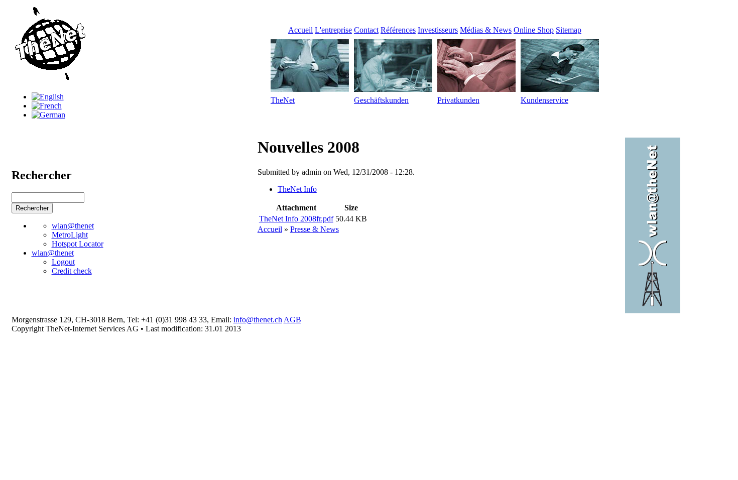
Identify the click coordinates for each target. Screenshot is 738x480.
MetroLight (70, 234)
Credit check (72, 271)
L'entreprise (333, 30)
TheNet (283, 100)
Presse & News (314, 229)
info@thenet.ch (257, 319)
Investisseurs (438, 30)
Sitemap (568, 30)
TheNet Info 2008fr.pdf (296, 218)
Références (398, 30)
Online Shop (534, 30)
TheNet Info (297, 189)
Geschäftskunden (381, 100)
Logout (63, 262)
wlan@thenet (73, 225)
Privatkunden (458, 100)
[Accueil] (49, 79)
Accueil (300, 30)
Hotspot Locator (77, 243)
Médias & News (486, 30)
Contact (366, 30)
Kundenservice (544, 100)
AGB (292, 319)
